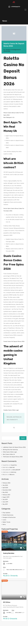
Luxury (4, 519)
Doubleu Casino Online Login (11, 410)
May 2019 (5, 504)
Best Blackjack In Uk (9, 117)
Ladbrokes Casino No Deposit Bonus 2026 (14, 447)
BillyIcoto (11, 474)
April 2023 (5, 487)
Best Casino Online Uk (9, 454)
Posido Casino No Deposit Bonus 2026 (14, 341)
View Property (14, 547)
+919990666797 (15, 6)
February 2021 (6, 494)
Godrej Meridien (8, 553)
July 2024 (5, 485)
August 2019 (6, 497)
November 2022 (7, 490)
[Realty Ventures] (14, 3)
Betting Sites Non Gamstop (10, 449)
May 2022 (5, 492)
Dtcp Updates (6, 512)
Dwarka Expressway (8, 515)
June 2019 (5, 502)
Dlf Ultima (6, 602)
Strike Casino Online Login (10, 452)
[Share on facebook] (11, 427)
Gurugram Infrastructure (9, 517)
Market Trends (6, 522)
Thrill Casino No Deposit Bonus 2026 (13, 456)
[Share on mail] (16, 427)
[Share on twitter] (14, 427)
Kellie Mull (11, 467)
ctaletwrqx (13, 472)
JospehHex (14, 465)
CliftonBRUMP (16, 470)
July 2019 (5, 499)
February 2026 (6, 483)
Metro (4, 524)
